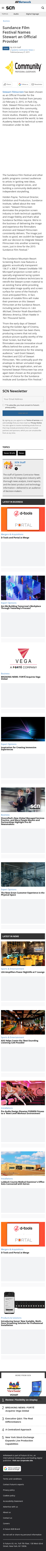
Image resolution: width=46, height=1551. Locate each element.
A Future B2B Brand (11, 1529)
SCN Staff (17, 47)
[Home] (23, 2)
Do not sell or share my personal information (22, 1534)
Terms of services (33, 420)
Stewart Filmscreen (13, 91)
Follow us (25, 84)
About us (7, 1512)
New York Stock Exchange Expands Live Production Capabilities (19, 1440)
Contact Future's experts (13, 1484)
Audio (16, 14)
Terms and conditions (12, 1479)
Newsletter (38, 84)
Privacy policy (9, 1490)
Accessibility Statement (13, 1501)
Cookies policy (9, 1495)
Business (6, 21)
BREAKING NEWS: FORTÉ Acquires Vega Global (19, 1409)
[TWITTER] (17, 468)
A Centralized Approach (18, 1429)
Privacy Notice (36, 423)
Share (9, 84)
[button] (3, 8)
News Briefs (9, 453)
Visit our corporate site (22, 1460)
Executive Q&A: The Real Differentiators (19, 1420)
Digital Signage (32, 14)
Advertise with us (10, 1507)
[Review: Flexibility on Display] (23, 1391)
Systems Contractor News (22, 50)
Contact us (7, 1518)
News (6, 48)
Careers (6, 1523)
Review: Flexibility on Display (21, 1400)
